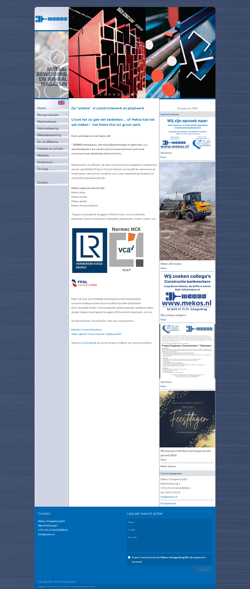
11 (146, 94)
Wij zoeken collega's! (173, 315)
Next (211, 52)
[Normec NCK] (126, 272)
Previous (39, 52)
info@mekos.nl (169, 496)
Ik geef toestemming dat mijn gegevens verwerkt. (169, 559)
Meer (164, 157)
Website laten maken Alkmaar (83, 587)
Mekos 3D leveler (171, 263)
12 (150, 94)
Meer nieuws (168, 466)
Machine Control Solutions (86, 329)
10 (141, 94)
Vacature (166, 152)
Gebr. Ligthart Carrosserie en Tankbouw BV (96, 333)
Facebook (90, 342)
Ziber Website (52, 587)
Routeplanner (168, 503)
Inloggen (41, 587)
